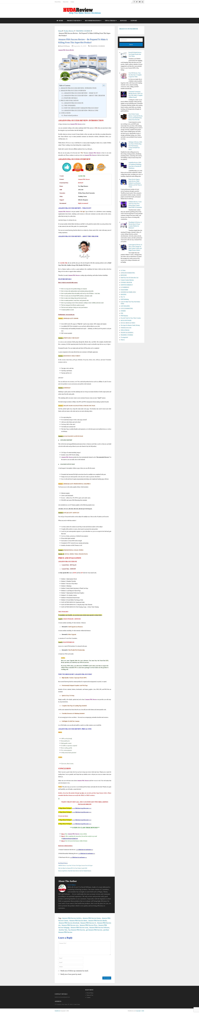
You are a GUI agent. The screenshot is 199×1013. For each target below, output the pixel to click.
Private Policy (58, 1)
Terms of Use (65, 1)
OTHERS (123, 310)
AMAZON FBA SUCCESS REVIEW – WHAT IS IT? (81, 93)
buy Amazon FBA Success (76, 930)
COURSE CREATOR (126, 282)
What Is (123, 339)
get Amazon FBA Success (94, 930)
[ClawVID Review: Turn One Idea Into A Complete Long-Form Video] (124, 75)
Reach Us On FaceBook (128, 29)
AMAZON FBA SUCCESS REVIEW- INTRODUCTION (78, 88)
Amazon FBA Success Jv (88, 923)
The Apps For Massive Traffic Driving (130, 325)
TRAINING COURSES (97, 46)
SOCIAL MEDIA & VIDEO (128, 323)
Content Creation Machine (127, 280)
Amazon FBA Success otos (69, 925)
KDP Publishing (125, 299)
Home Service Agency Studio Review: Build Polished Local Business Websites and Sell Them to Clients (135, 183)
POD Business (124, 315)
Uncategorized (124, 337)
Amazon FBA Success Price (88, 925)
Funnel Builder (124, 289)
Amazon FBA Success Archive (71, 918)
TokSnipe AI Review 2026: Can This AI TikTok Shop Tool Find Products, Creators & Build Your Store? (135, 145)
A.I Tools (123, 270)
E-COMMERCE (125, 287)
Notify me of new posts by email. (71, 974)
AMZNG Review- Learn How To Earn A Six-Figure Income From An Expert (75, 865)
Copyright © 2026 (140, 1010)
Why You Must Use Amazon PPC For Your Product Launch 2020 (72, 868)
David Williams (65, 46)
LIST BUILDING (125, 306)
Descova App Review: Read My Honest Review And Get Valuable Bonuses (74, 870)
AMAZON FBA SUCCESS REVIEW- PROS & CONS (81, 110)
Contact (72, 1)
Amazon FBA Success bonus (92, 918)
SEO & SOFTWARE (126, 320)
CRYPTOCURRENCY (127, 285)
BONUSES (123, 20)
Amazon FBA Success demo (78, 920)
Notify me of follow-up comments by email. (74, 971)
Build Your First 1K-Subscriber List (129, 277)
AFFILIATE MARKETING (128, 272)
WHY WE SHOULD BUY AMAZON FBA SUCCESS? (81, 108)
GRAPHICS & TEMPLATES (128, 292)
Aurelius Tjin (63, 930)
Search (131, 44)
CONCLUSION (65, 113)
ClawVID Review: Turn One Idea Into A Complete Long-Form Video (135, 74)
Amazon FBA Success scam (79, 927)
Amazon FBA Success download (69, 923)
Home (60, 20)
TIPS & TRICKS (110, 20)
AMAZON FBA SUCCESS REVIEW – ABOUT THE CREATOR (84, 95)
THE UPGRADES (69, 105)
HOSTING (123, 294)
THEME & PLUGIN (126, 327)
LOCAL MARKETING (127, 308)
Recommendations (92, 20)
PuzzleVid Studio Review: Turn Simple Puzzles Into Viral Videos (135, 54)
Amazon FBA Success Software (99, 927)
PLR (122, 313)
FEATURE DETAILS (70, 98)
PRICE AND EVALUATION (69, 100)
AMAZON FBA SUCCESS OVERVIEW (73, 90)
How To (123, 297)
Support (134, 20)
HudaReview (57, 1010)
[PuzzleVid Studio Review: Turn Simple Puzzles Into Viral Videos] (124, 55)
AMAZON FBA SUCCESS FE (73, 103)
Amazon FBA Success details (97, 920)
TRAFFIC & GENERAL (127, 332)
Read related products (71, 115)
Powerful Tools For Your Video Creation (131, 318)
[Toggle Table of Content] (103, 85)
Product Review (73, 20)
